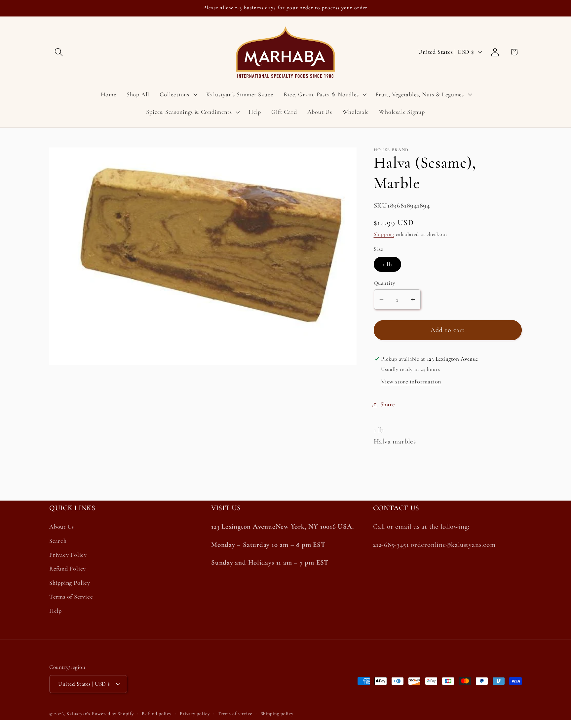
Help (55, 610)
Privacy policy (195, 713)
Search (58, 540)
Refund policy (156, 713)
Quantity (384, 283)
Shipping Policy (69, 582)
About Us (61, 527)
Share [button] (387, 404)
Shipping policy (277, 713)
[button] (58, 52)
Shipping (384, 235)
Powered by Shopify (112, 713)
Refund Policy (67, 569)
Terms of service (235, 713)
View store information (411, 381)
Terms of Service (71, 596)
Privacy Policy (68, 554)
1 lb (387, 264)
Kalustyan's (78, 713)
